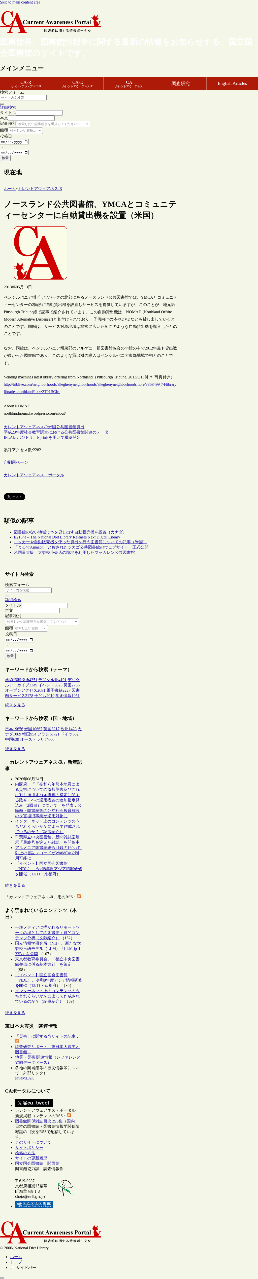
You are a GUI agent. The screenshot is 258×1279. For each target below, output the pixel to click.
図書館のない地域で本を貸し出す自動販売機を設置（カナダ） (70, 532)
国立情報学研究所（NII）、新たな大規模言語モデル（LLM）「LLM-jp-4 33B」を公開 (48, 948)
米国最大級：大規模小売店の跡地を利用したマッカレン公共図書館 (74, 552)
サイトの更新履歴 (31, 1158)
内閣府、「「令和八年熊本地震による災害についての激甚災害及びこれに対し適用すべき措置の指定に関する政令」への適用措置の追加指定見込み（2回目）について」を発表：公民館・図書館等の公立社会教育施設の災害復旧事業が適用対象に (48, 800)
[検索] (2, 104)
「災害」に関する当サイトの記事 (45, 1036)
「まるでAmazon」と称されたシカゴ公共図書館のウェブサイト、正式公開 (81, 547)
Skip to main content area (20, 2)
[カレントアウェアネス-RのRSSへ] (79, 897)
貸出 (80, 427)
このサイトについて (33, 1142)
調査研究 (181, 83)
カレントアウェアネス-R (26, 427)
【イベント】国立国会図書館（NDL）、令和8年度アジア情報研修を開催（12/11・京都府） (48, 868)
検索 (5, 158)
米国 (52, 427)
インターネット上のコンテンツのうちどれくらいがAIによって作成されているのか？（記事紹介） (47, 826)
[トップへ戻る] (2, 1278)
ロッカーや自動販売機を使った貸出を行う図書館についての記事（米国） (80, 542)
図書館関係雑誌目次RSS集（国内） (47, 1121)
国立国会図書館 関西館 (37, 1163)
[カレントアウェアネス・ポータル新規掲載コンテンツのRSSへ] (69, 1116)
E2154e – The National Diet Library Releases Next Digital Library (67, 537)
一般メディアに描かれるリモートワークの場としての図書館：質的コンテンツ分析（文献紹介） (47, 932)
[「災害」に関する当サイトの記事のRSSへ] (17, 1042)
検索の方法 (25, 1153)
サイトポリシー (29, 1147)
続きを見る (15, 705)
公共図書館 (66, 427)
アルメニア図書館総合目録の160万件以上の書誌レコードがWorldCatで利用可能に (48, 852)
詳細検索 (8, 107)
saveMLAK (24, 1078)
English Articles (232, 83)
